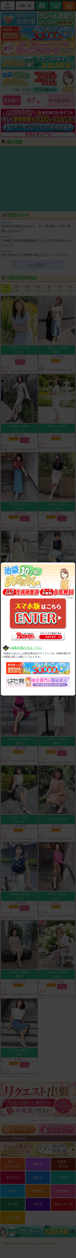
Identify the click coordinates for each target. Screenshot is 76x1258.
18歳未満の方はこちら (26, 648)
